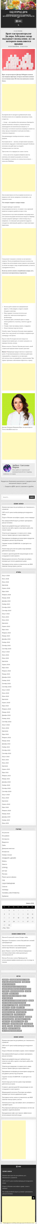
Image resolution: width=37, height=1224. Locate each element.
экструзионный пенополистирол (12, 1031)
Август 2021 (5, 756)
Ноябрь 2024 (6, 642)
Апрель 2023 (6, 702)
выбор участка (14, 993)
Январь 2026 (6, 598)
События (4, 886)
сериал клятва (28, 1024)
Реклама (4, 874)
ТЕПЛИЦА (5, 890)
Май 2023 (5, 699)
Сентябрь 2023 (6, 686)
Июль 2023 (5, 693)
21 (32, 918)
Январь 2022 (6, 740)
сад (26, 1021)
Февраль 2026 (6, 594)
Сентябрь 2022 (6, 721)
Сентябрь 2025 (6, 610)
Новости (4, 864)
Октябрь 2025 (6, 607)
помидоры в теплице (17, 1021)
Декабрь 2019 (6, 817)
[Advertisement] (18, 1209)
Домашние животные (8, 848)
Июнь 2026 (5, 582)
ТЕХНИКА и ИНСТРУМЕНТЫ (10, 893)
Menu (19, 21)
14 (32, 914)
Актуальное (5, 832)
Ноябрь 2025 (6, 604)
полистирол (6, 1021)
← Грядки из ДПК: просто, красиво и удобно (18, 486)
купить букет (20, 1007)
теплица (10, 1026)
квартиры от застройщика (10, 1005)
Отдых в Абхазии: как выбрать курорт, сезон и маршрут (18, 517)
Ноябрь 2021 (6, 747)
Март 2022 (5, 734)
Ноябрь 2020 (6, 785)
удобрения (17, 1026)
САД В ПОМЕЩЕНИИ (8, 883)
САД (3, 880)
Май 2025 (5, 623)
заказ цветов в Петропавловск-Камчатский (15, 1000)
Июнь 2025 (5, 620)
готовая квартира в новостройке (12, 996)
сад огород (6, 1024)
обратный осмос (21, 1012)
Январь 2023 (6, 712)
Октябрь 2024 (6, 645)
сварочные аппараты (17, 1024)
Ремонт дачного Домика (9, 877)
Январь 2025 (6, 636)
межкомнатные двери (9, 1012)
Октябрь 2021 (6, 750)
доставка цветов (7, 998)
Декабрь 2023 (6, 677)
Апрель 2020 (6, 804)
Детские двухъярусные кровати (12, 982)
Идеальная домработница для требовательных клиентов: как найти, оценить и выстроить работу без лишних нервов (17, 528)
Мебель (4, 861)
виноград (5, 993)
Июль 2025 (5, 617)
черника (5, 1028)
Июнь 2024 (5, 658)
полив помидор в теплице (22, 1019)
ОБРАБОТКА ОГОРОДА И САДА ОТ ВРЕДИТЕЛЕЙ (14, 987)
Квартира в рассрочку (9, 984)
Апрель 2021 (6, 769)
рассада (4, 870)
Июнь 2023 (5, 696)
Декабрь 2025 (6, 601)
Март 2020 (5, 807)
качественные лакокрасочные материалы (14, 1003)
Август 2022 (6, 725)
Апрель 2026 (6, 588)
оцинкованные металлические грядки (13, 1017)
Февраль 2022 (6, 737)
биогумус (28, 991)
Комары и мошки (7, 855)
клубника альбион (25, 1005)
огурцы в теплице (8, 1014)
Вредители (5, 842)
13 (28, 914)
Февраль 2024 (6, 671)
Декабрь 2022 (6, 715)
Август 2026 (6, 575)
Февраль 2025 (6, 633)
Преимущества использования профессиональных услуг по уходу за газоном (18, 960)
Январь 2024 (6, 674)
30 (9, 925)
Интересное (5, 851)
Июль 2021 (5, 759)
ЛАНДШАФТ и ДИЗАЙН (9, 858)
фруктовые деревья (27, 1026)
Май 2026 (5, 585)
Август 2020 (6, 794)
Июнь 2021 (5, 763)
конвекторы (6, 1007)
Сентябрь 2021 (6, 753)
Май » (8, 928)
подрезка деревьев (8, 1019)
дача (24, 996)
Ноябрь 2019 (6, 820)
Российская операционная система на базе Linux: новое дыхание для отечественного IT (16, 953)
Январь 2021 (6, 779)
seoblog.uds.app (16, 1223)
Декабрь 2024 (6, 639)
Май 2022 (5, 731)
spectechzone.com (28, 1223)
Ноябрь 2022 (6, 718)
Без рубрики (5, 836)
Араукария (5, 980)
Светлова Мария (14, 46)
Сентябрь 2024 (6, 648)
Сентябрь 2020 (6, 791)
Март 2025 (5, 629)
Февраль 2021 (6, 775)
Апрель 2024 (6, 664)
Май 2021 (5, 766)
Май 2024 (5, 661)
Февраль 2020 (6, 810)
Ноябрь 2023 (6, 680)
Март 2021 (5, 772)
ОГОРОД (4, 867)
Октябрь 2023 (6, 683)
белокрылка (5, 839)
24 (14, 921)
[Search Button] (18, 25)
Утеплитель (6, 991)
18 (18, 918)
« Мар (4, 928)
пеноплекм (28, 1017)
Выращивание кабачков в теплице (19, 980)
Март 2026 (5, 591)
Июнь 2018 (5, 823)
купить (13, 1007)
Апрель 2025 (6, 626)
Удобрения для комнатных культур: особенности (17, 989)
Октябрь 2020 (6, 788)
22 (4, 921)
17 (14, 918)
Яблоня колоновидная (17, 991)
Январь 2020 (6, 813)
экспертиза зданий (14, 1028)
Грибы (4, 845)
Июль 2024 (5, 655)
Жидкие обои (26, 982)
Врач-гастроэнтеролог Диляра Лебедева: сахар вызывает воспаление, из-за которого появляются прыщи (18, 38)
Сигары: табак (24, 937)
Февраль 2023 (6, 709)
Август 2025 (6, 613)
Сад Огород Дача (18, 12)
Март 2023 (5, 706)
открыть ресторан (20, 1014)
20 (28, 918)
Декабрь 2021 (6, 744)
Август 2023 (6, 690)
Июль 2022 (5, 728)
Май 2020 (5, 801)
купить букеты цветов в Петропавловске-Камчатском (18, 1010)
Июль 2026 (5, 579)
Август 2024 (6, 652)
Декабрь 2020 (6, 782)
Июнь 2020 (5, 798)
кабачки (31, 1000)
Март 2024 (5, 667)
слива (4, 1026)
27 (28, 921)
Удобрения (5, 896)
